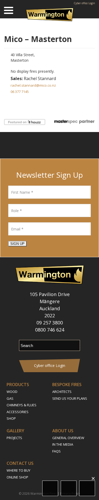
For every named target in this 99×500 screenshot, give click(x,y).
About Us (62, 431)
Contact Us (20, 463)
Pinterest (70, 145)
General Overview (68, 437)
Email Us (69, 488)
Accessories (18, 411)
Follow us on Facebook (28, 145)
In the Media (62, 444)
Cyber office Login (84, 3)
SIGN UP (17, 244)
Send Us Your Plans (69, 398)
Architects (62, 391)
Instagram (41, 145)
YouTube (56, 145)
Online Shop (17, 477)
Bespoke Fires (67, 384)
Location (50, 488)
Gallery (15, 431)
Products (18, 384)
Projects (14, 437)
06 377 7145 (20, 91)
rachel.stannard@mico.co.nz (33, 85)
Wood (12, 391)
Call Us (87, 488)
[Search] (91, 10)
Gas (10, 398)
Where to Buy (18, 470)
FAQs (56, 451)
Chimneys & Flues (21, 405)
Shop (11, 418)
